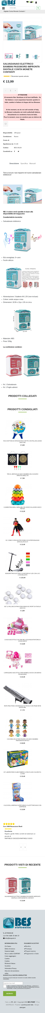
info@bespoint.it (10, 938)
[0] (27, 2)
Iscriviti (9, 993)
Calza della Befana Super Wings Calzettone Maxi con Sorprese (22, 806)
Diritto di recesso (10, 949)
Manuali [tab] (32, 163)
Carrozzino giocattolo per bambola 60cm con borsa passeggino (22, 673)
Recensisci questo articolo (20, 76)
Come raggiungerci (10, 956)
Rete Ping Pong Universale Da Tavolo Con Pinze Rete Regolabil (22, 706)
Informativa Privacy (11, 968)
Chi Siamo (8, 946)
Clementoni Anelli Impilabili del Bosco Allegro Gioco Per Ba (22, 508)
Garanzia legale (9, 951)
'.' (3, 874)
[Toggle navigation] (3, 8)
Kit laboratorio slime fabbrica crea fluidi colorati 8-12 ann (22, 772)
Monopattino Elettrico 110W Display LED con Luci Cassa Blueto (22, 574)
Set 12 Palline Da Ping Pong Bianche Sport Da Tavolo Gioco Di (22, 607)
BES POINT (31, 1002)
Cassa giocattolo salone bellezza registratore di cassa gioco (22, 640)
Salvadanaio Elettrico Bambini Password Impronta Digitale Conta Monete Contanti (22, 897)
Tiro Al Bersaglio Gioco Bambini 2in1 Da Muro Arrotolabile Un (22, 474)
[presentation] (20, 847)
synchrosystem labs (27, 1005)
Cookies (7, 958)
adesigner (22, 1007)
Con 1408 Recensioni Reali (12, 826)
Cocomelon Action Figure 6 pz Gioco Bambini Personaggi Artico (22, 739)
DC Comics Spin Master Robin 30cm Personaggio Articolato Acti (22, 541)
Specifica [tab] (24, 163)
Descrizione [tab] (14, 163)
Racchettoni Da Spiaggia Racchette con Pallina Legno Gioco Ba (22, 441)
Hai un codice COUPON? (12, 953)
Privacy (29, 986)
